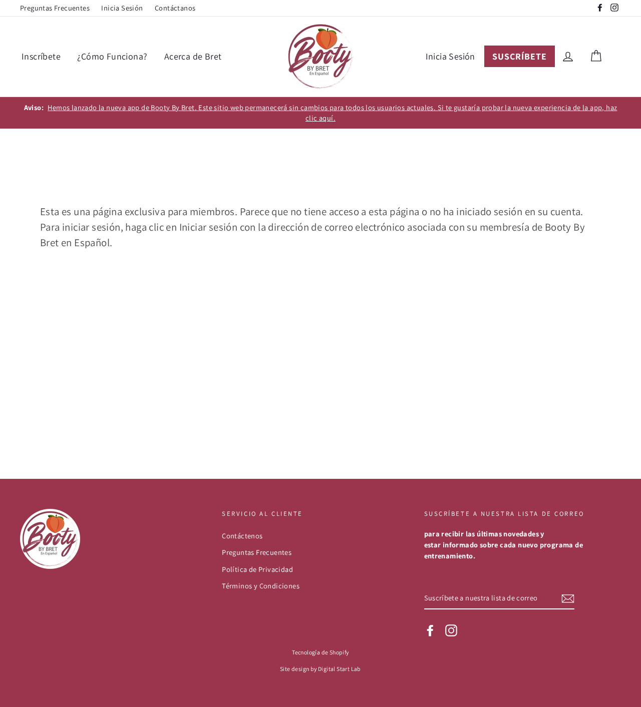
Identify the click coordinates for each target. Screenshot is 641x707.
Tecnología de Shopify (320, 652)
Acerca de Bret (193, 56)
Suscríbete (519, 56)
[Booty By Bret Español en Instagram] (451, 630)
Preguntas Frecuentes (55, 8)
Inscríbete (41, 56)
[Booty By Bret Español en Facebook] (430, 630)
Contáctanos (175, 8)
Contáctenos (242, 535)
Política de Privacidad (257, 569)
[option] (320, 113)
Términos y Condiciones (260, 585)
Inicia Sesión (122, 8)
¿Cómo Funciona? (112, 56)
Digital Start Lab (339, 668)
